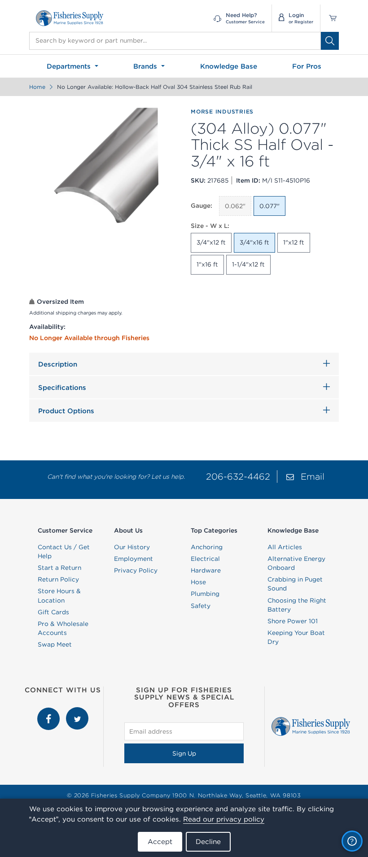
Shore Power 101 (292, 621)
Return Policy (58, 579)
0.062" (235, 206)
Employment (133, 559)
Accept (160, 841)
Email (312, 476)
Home (37, 86)
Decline (208, 841)
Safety (200, 606)
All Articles (284, 547)
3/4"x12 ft (211, 242)
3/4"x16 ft (254, 242)
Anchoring (207, 547)
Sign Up (184, 753)
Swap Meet (55, 644)
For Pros (306, 66)
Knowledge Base (228, 66)
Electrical (205, 559)
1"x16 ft (207, 264)
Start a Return (59, 568)
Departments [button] (70, 66)
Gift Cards (53, 612)
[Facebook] (49, 712)
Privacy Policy (136, 570)
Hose (198, 582)
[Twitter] (77, 712)
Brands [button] (146, 66)
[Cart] (329, 18)
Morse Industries (222, 111)
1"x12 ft (293, 242)
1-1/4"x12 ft (248, 264)
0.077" (269, 206)
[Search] (330, 41)
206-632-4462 (238, 476)
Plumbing (205, 594)
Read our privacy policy (223, 819)
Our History (132, 547)
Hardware (206, 570)
